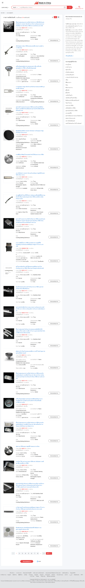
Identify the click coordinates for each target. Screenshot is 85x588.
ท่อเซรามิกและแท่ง (70, 118)
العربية (70, 574)
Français (31, 574)
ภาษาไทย (32, 576)
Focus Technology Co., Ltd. (44, 579)
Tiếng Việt (43, 576)
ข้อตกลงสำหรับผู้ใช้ (27, 572)
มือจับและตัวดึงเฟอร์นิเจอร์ (72, 100)
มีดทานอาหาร (69, 87)
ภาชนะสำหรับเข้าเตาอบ (72, 77)
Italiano (53, 574)
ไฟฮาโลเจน (69, 103)
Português (47, 574)
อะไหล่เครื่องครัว (70, 74)
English (9, 574)
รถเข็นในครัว (69, 95)
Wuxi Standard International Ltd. (74, 16)
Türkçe (37, 576)
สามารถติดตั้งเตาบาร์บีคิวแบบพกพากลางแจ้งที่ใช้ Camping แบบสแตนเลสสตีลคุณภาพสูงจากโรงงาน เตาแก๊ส (30, 244)
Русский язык (60, 574)
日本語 (25, 574)
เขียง (67, 80)
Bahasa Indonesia (51, 576)
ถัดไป (49, 553)
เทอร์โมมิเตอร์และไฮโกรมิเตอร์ (73, 123)
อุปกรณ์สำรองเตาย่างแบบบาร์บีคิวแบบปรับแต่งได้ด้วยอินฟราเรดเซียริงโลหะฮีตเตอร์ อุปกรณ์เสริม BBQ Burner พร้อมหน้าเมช (30, 108)
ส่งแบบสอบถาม (54, 40)
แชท (39, 561)
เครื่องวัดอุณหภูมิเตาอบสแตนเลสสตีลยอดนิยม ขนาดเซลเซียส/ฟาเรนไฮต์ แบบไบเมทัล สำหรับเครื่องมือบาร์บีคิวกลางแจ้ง (29, 400)
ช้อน (67, 85)
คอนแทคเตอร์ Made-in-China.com (53, 572)
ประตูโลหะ (68, 64)
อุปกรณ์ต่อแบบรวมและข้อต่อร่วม (74, 115)
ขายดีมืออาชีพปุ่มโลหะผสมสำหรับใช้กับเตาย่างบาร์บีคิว (30, 154)
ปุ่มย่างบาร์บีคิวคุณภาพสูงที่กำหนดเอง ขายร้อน (27, 446)
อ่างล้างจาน (69, 67)
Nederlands (76, 574)
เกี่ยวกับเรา (12, 572)
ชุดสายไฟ (68, 69)
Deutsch (41, 574)
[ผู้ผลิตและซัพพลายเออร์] (42, 2)
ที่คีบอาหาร (68, 82)
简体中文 (15, 574)
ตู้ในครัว (68, 92)
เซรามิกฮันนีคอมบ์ (70, 121)
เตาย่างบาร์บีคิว (70, 105)
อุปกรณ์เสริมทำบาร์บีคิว (72, 110)
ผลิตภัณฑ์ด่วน (65, 572)
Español (36, 574)
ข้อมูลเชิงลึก (72, 572)
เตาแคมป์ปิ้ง (69, 113)
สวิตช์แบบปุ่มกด (70, 72)
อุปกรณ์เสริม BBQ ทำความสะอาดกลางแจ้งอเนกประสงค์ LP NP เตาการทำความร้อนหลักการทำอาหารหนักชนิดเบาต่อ (30, 308)
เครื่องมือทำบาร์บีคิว (71, 108)
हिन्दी (82, 574)
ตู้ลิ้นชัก (67, 90)
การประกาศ (18, 572)
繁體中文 (20, 574)
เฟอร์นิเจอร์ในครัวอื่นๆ (71, 98)
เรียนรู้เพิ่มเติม (70, 56)
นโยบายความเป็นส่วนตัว (38, 572)
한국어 (66, 574)
